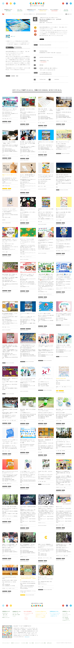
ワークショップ (5, 121)
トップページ (7, 14)
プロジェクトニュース (66, 614)
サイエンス (61, 121)
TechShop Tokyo (43, 50)
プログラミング (28, 256)
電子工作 (65, 121)
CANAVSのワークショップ (41, 614)
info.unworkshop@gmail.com (46, 74)
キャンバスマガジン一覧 (28, 613)
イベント (9, 121)
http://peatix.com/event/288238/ (45, 44)
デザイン (10, 118)
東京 (62, 386)
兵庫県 (3, 185)
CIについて (27, 636)
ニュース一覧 (64, 613)
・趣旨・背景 (4, 614)
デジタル (7, 155)
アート (60, 386)
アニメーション (23, 328)
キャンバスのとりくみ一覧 (55, 613)
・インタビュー (26, 614)
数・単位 (39, 122)
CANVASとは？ (5, 613)
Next (29, 25)
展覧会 (57, 386)
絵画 (7, 118)
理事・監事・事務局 (16, 614)
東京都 (6, 185)
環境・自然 (40, 221)
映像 (21, 256)
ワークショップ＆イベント (17, 14)
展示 (57, 390)
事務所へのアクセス (6, 617)
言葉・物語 (4, 118)
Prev (7, 25)
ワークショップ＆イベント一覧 (41, 613)
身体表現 (25, 189)
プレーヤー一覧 (15, 613)
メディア (23, 484)
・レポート (26, 617)
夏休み (65, 386)
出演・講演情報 (65, 617)
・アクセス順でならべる (54, 614)
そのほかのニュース (66, 620)
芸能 (45, 481)
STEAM (43, 122)
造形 (24, 121)
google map (58, 52)
